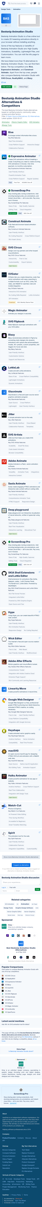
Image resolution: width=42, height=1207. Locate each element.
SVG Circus (6, 78)
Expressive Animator (10, 70)
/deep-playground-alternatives (12, 507)
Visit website (6, 87)
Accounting (6, 1184)
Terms (26, 1195)
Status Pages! (7, 1159)
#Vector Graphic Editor (19, 122)
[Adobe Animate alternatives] (4, 461)
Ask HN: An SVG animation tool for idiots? (15, 1024)
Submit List (6, 1165)
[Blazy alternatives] (4, 335)
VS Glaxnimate (10, 997)
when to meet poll (18, 1203)
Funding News (7, 1162)
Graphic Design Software (24, 908)
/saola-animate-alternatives (11, 481)
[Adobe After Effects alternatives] (4, 661)
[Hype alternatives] (4, 613)
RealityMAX (17, 78)
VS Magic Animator (11, 1006)
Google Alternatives (28, 1156)
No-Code (9, 1179)
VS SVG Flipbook (11, 994)
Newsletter (6, 1168)
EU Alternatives (27, 1037)
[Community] (35, 3)
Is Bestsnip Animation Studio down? (21, 1051)
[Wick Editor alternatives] (4, 639)
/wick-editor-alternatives (10, 636)
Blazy (29, 78)
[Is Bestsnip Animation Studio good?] (15, 86)
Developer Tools (19, 1179)
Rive (31, 67)
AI (3, 1179)
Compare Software (8, 1153)
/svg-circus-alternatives (10, 245)
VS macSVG (9, 988)
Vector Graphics (29, 911)
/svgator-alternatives (9, 272)
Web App (20, 915)
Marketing (29, 1181)
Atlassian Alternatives (29, 1159)
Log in (4, 887)
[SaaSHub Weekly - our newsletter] (31, 3)
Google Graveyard (28, 1165)
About (35, 1138)
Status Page (23, 87)
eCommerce (16, 1184)
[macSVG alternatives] (4, 751)
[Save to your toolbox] (6, 25)
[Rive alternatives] (4, 133)
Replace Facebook (28, 1153)
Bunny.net (19, 1198)
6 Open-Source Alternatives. (17, 116)
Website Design (29, 915)
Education (5, 1189)
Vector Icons (11, 915)
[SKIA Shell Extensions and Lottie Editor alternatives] (4, 573)
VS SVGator (9, 1003)
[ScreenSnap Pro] (4, 191)
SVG (37, 908)
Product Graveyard (28, 1162)
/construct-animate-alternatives (13, 219)
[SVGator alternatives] (4, 274)
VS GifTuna (9, 1000)
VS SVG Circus (10, 976)
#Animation (6, 122)
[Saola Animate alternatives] (4, 484)
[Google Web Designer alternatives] (4, 700)
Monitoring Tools (24, 1187)
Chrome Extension (8, 1156)
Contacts (20, 1138)
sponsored (13, 1103)
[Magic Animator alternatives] (4, 311)
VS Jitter (8, 991)
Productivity (20, 1181)
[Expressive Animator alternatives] (4, 157)
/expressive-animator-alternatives (13, 154)
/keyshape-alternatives (10, 728)
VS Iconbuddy (10, 1009)
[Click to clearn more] (21, 1096)
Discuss (28, 1138)
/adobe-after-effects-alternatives (13, 659)
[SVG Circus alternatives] (4, 248)
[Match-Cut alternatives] (4, 806)
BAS (6, 18)
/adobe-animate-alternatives (11, 459)
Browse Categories (9, 1150)
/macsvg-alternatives (9, 748)
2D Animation (9, 904)
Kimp (20, 1067)
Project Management (9, 1187)
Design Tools (8, 908)
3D (17, 904)
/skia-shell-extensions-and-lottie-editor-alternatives (20, 570)
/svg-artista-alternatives (10, 432)
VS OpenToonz (10, 1012)
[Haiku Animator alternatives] (4, 776)
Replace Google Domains (30, 1168)
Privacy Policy (16, 1195)
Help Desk (10, 1181)
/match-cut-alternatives (10, 803)
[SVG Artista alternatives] (4, 435)
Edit (4, 82)
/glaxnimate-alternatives (10, 389)
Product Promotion (9, 1138)
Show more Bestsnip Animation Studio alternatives (21, 857)
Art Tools (34, 904)
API (3, 1140)
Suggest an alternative (21, 865)
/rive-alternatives (7, 130)
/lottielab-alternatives (9, 365)
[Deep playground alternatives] (4, 510)
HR (23, 1184)
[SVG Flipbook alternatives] (4, 322)
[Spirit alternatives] (4, 833)
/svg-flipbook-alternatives (11, 319)
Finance (34, 1187)
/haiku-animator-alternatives (11, 773)
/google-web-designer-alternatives (14, 697)
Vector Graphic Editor (14, 911)
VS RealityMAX (10, 978)
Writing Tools (30, 1184)
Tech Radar (26, 1150)
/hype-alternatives (8, 610)
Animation (25, 904)
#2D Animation (34, 122)
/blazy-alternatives (8, 332)
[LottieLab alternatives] (4, 368)
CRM (4, 1181)
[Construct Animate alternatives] (4, 222)
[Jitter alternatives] (4, 415)
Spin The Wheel (20, 1200)
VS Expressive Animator (13, 982)
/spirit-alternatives (8, 831)
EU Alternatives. (34, 116)
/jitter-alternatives (8, 412)
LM (4, 689)
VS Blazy (8, 985)
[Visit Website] (39, 156)
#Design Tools (7, 125)
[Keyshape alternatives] (4, 731)
